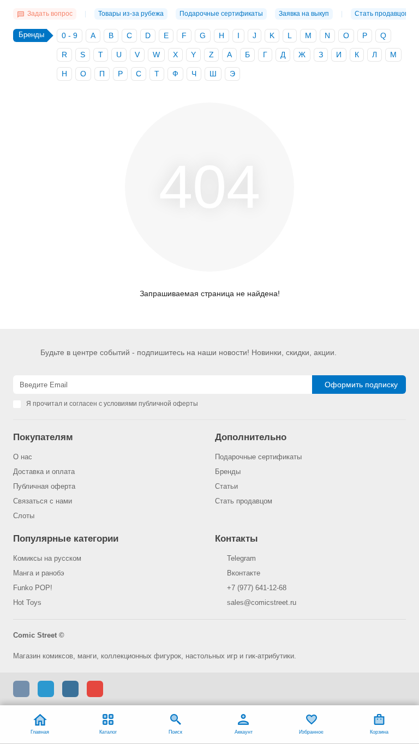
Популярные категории (65, 538)
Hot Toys (27, 602)
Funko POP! (32, 588)
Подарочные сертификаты (221, 13)
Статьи (226, 486)
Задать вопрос (50, 13)
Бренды (228, 471)
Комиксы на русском (47, 558)
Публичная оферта (44, 486)
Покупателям (43, 437)
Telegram (241, 558)
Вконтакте (243, 573)
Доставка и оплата (44, 471)
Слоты (23, 516)
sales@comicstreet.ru (261, 602)
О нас (22, 457)
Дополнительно (250, 437)
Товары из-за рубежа (131, 13)
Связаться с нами (42, 501)
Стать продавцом (382, 13)
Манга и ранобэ (38, 573)
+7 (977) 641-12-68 (256, 588)
